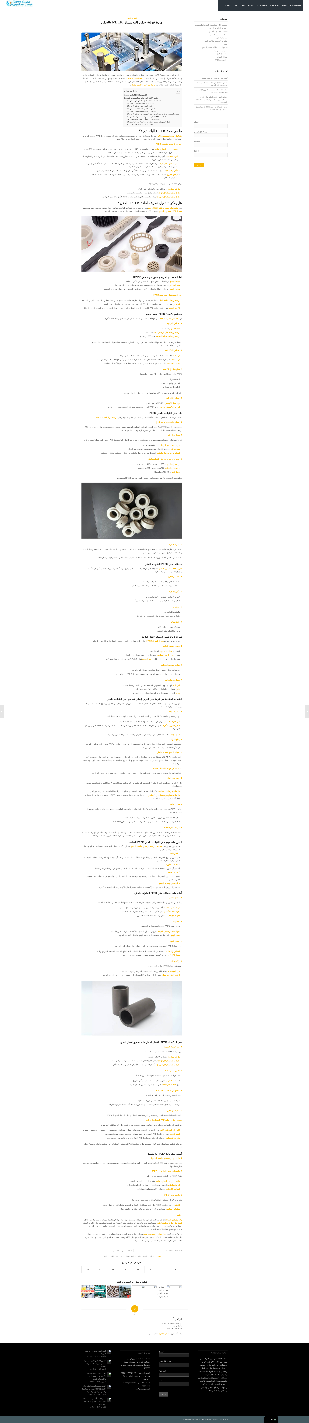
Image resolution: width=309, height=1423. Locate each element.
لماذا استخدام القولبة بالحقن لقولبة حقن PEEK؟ (146, 101)
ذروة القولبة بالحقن (149, 1256)
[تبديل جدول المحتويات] (176, 91)
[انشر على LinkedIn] (138, 1269)
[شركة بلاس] (19, 5)
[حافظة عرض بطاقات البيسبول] (307, 711)
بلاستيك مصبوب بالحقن (218, 31)
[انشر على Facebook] (175, 1269)
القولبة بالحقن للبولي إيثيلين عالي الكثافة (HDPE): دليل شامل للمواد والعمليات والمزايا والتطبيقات (212, 99)
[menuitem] (296, 5)
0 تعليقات (129, 1251)
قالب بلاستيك (222, 54)
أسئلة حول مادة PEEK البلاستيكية (142, 124)
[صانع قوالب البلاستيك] (131, 52)
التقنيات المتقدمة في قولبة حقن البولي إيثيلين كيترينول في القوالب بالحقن (154, 114)
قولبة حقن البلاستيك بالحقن (112, 1256)
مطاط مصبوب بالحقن (219, 35)
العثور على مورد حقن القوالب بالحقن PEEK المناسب (148, 117)
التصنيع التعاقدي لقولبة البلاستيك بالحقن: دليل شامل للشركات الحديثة (95, 1363)
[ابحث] (220, 5)
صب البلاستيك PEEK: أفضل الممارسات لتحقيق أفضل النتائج (150, 122)
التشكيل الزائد (176, 735)
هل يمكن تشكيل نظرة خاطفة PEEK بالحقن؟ (142, 98)
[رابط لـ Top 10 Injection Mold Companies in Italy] (150, 1291)
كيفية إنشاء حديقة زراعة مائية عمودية (215, 78)
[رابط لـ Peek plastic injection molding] (113, 1291)
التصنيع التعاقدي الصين (218, 28)
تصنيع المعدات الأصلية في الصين (215, 47)
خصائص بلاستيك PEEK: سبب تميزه (142, 103)
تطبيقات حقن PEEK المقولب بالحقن (142, 109)
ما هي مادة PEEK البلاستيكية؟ (136, 95)
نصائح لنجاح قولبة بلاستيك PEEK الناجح (143, 111)
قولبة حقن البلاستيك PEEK (106, 417)
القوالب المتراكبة (221, 51)
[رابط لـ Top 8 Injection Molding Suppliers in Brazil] (163, 1291)
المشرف (115, 1251)
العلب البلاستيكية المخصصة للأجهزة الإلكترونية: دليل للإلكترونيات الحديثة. (96, 1376)
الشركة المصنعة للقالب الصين (216, 41)
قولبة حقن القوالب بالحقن (132, 1256)
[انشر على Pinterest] (150, 1269)
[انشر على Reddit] (100, 1269)
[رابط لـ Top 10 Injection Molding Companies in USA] (175, 1291)
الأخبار (225, 44)
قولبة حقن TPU (221, 60)
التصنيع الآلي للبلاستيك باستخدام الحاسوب (211, 25)
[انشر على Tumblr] (125, 1269)
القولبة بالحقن (132, 18)
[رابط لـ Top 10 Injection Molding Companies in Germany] (138, 1291)
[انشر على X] (163, 1269)
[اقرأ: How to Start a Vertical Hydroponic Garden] (109, 1352)
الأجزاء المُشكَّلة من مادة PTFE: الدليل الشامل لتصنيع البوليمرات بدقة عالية (94, 1401)
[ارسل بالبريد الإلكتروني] (88, 1269)
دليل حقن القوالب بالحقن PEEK (141, 106)
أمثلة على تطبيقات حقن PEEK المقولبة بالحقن (146, 119)
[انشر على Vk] (113, 1269)
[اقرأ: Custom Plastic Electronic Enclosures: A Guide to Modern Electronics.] (109, 1374)
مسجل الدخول (164, 1334)
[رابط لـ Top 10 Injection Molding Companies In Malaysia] (100, 1291)
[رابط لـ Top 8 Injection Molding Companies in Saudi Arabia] (87, 1291)
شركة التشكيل (222, 57)
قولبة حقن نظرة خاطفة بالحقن (143, 85)
